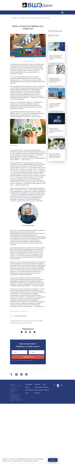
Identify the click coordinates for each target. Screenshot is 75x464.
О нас (27, 393)
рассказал (24, 166)
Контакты (37, 393)
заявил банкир (25, 159)
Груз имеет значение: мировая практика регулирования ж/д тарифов (55, 105)
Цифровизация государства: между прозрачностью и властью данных (56, 130)
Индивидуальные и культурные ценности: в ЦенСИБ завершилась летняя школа (55, 80)
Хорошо (52, 460)
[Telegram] (34, 332)
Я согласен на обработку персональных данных (23, 360)
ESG (30, 323)
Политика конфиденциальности (16, 385)
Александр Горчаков (20, 316)
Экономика (28, 384)
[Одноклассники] (30, 332)
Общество (37, 384)
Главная (14, 18)
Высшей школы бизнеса (29, 201)
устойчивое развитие (19, 323)
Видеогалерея (38, 390)
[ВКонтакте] (26, 332)
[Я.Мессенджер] (22, 332)
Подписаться (28, 357)
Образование (38, 387)
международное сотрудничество (23, 321)
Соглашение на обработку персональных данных (14, 390)
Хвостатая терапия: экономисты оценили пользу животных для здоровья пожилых (55, 155)
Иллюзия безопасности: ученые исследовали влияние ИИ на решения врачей (55, 57)
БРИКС (40, 321)
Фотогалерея (29, 390)
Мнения (45, 387)
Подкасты (46, 390)
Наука (27, 387)
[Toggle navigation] (62, 12)
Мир (44, 384)
